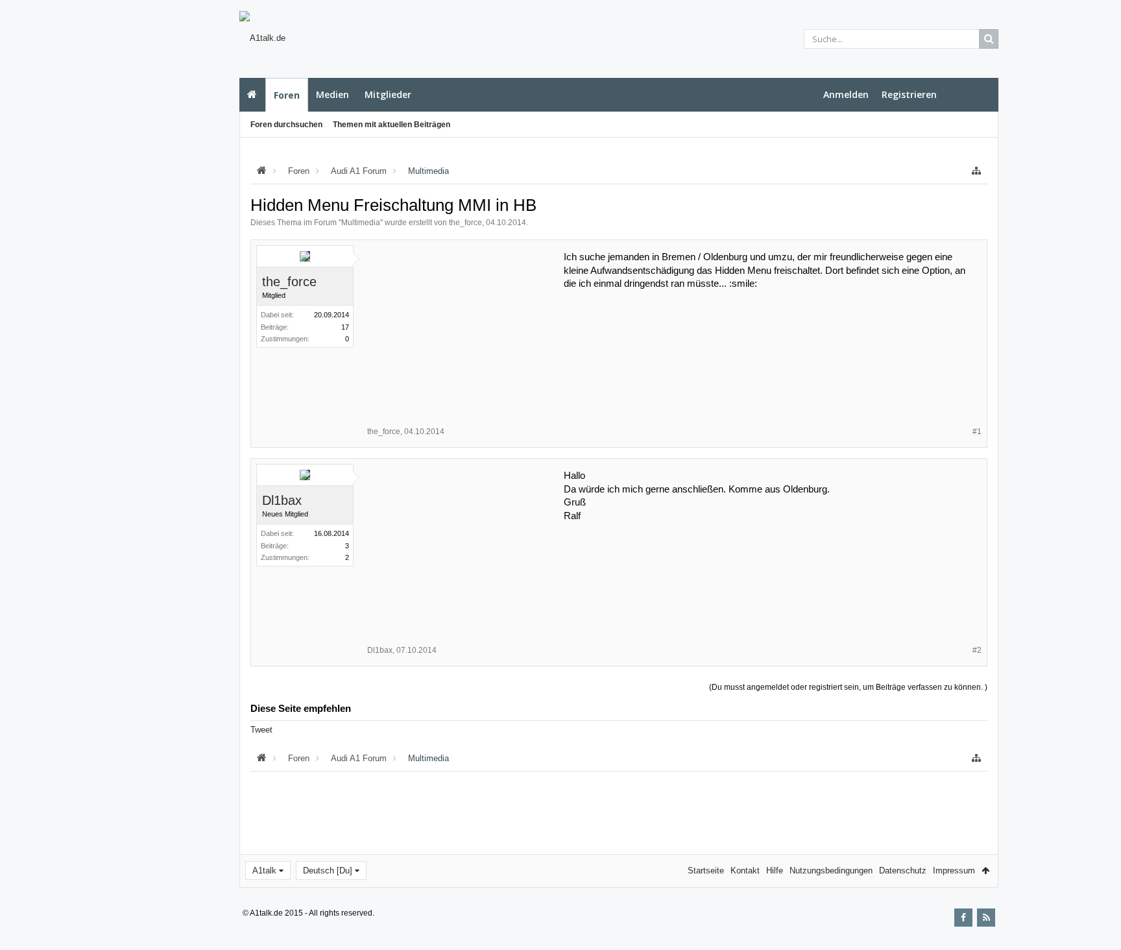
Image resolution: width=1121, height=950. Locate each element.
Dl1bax (282, 500)
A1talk (264, 870)
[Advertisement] (175, 231)
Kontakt (745, 870)
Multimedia (360, 222)
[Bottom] (1098, 926)
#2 (977, 650)
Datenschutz (902, 870)
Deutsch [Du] (327, 870)
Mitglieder (388, 94)
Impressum (954, 870)
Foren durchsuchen (286, 124)
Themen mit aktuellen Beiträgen (391, 124)
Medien (332, 94)
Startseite (252, 95)
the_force (465, 222)
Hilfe (774, 870)
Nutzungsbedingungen (831, 870)
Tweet (261, 730)
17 (345, 327)
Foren (287, 95)
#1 (977, 431)
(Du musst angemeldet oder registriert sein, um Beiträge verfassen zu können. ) (848, 687)
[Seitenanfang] (1098, 898)
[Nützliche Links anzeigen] (976, 171)
